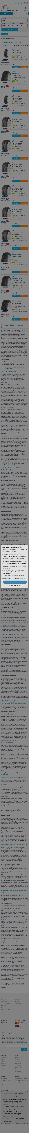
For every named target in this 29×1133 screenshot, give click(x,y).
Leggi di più (22, 578)
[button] (14, 585)
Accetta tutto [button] (15, 582)
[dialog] (14, 566)
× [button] (25, 546)
